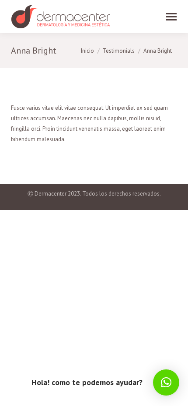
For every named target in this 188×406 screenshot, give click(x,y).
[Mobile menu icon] (171, 16)
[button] (166, 382)
